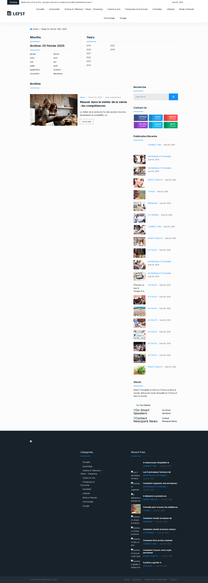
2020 (88, 49)
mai (31, 62)
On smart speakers (166, 411)
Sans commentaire (113, 97)
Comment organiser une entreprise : (160, 483)
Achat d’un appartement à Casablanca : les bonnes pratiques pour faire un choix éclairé (65, 2)
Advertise (137, 579)
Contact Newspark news (169, 420)
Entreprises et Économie (136, 9)
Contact (173, 579)
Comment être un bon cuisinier (158, 540)
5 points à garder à (152, 562)
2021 (88, 53)
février (56, 54)
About (127, 579)
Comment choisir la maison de (157, 518)
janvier (33, 54)
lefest (82, 97)
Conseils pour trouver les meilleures (160, 507)
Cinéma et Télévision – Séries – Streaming (83, 9)
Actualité (40, 9)
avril (55, 58)
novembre (34, 73)
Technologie (109, 18)
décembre (58, 73)
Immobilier (157, 9)
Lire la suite (86, 121)
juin (55, 62)
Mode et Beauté (186, 9)
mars (32, 58)
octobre (57, 69)
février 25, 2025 (95, 97)
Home (35, 29)
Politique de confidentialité (155, 579)
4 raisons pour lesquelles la (156, 462)
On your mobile (143, 405)
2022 (88, 57)
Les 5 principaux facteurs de (157, 472)
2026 (112, 49)
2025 (112, 45)
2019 (88, 45)
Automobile (54, 9)
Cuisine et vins (113, 9)
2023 (88, 61)
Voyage (123, 18)
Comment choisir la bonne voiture (159, 529)
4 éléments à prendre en (154, 496)
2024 (88, 65)
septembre (35, 69)
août (55, 66)
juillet (32, 66)
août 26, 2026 (169, 145)
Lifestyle (170, 9)
